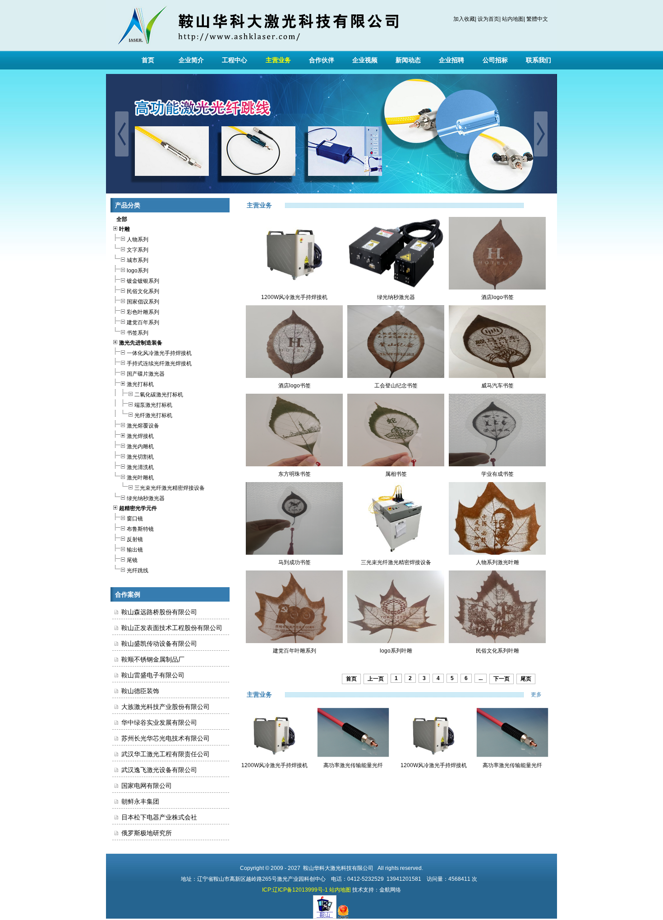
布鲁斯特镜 (140, 529)
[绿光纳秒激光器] (395, 288)
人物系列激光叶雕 (497, 562)
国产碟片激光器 (146, 374)
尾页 (525, 679)
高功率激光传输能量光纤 (353, 765)
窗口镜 (135, 518)
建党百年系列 (143, 322)
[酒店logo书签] (497, 288)
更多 (541, 694)
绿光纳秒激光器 (146, 498)
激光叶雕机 (140, 477)
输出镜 (135, 550)
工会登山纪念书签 (396, 385)
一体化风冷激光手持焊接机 (159, 353)
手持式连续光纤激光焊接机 (159, 363)
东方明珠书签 (294, 474)
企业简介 (191, 60)
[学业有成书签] (497, 464)
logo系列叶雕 (396, 651)
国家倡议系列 (143, 302)
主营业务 (278, 60)
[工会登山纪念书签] (395, 376)
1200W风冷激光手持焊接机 (294, 297)
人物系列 (137, 239)
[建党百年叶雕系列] (294, 641)
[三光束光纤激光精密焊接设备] (395, 553)
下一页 (501, 679)
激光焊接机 (140, 436)
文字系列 (137, 250)
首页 (148, 60)
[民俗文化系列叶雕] (497, 641)
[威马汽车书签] (497, 376)
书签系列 (137, 333)
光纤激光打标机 (153, 415)
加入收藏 (464, 19)
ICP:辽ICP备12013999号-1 (295, 890)
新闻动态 (408, 60)
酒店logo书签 (497, 297)
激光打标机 (140, 384)
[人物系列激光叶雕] (497, 553)
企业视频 (365, 60)
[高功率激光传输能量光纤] (353, 755)
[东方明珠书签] (294, 464)
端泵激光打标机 (153, 405)
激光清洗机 (140, 467)
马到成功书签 (294, 562)
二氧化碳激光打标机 (158, 394)
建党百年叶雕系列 (294, 651)
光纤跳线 (137, 570)
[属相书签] (395, 464)
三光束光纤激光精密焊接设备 (169, 488)
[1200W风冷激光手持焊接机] (294, 288)
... (481, 678)
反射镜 (135, 539)
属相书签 (396, 474)
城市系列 (137, 260)
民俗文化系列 (143, 291)
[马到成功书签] (294, 553)
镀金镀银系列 (143, 281)
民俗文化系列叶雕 (497, 651)
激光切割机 (140, 457)
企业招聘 (451, 60)
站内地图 (513, 19)
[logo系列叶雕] (395, 641)
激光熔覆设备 (143, 426)
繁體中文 (537, 19)
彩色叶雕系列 (143, 312)
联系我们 (538, 60)
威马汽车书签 (497, 385)
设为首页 (488, 19)
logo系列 (137, 270)
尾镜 (132, 560)
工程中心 (234, 60)
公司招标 (495, 60)
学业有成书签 (497, 474)
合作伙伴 (321, 60)
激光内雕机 (140, 446)
